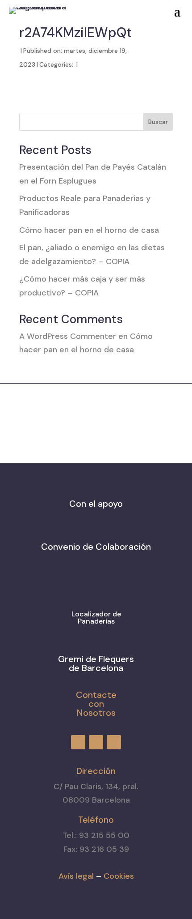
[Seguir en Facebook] (86, 8)
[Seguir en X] (119, 8)
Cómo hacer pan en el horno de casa (89, 230)
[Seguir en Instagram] (102, 8)
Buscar (158, 122)
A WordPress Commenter (67, 336)
